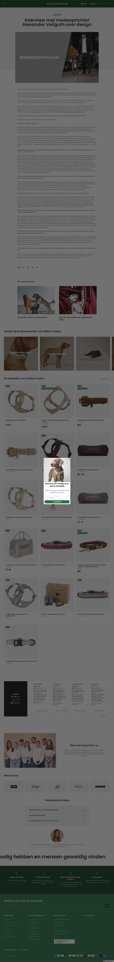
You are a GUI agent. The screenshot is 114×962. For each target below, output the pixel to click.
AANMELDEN (57, 502)
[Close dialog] (69, 459)
